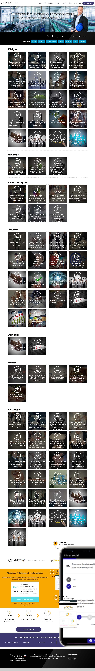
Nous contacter (61, 656)
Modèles (57, 3)
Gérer (75, 41)
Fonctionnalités (42, 3)
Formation (26, 642)
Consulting (41, 642)
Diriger (34, 41)
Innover (41, 41)
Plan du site (52, 656)
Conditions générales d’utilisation (39, 656)
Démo (70, 3)
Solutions (50, 3)
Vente (52, 642)
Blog (80, 3)
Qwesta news (38, 655)
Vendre (61, 41)
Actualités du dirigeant (49, 655)
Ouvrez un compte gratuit (25, 599)
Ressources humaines (11, 642)
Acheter (68, 41)
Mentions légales (41, 658)
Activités (58, 655)
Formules (64, 3)
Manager (82, 41)
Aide (75, 3)
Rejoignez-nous (88, 3)
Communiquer (51, 41)
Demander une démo (28, 629)
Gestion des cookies (52, 658)
